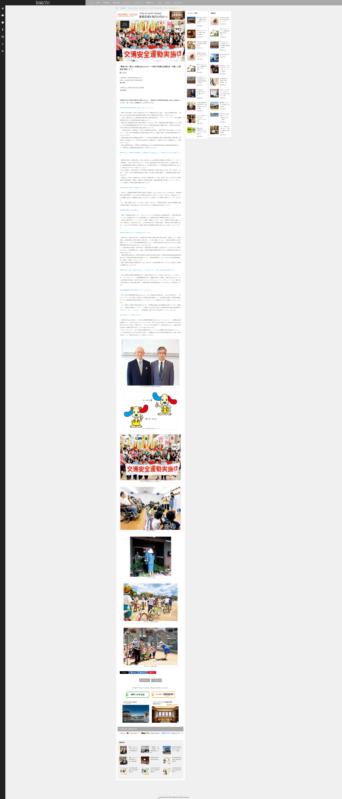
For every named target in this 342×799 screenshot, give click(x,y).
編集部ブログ (150, 2)
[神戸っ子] (43, 2)
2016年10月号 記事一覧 (127, 729)
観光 (98, 2)
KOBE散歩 (106, 2)
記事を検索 (116, 2)
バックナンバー (137, 2)
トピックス (126, 2)
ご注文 (159, 2)
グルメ (91, 2)
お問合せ (167, 2)
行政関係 (123, 72)
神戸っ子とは (178, 2)
